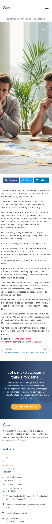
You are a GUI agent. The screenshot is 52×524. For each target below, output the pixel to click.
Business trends (37, 19)
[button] (47, 8)
